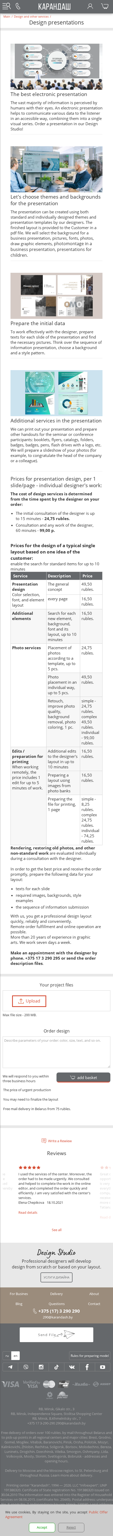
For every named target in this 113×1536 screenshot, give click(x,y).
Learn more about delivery (71, 1475)
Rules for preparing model (90, 1355)
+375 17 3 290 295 (42, 958)
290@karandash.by (58, 1317)
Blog (19, 1303)
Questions (57, 1303)
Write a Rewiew (60, 1141)
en (15, 1355)
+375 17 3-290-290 (41, 1423)
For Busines (19, 1293)
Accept (42, 1527)
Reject (71, 1527)
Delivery (56, 1293)
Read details (27, 1212)
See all (56, 1229)
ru (7, 1355)
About (94, 1293)
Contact (94, 1303)
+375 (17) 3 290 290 (59, 1311)
